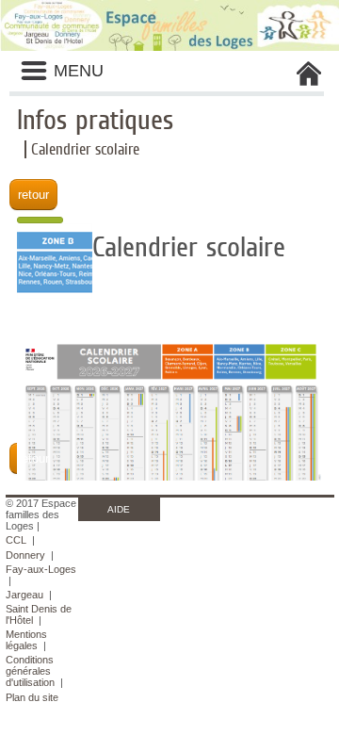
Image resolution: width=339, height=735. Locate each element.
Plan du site (32, 697)
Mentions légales (26, 640)
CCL (16, 540)
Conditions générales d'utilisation (30, 671)
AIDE (118, 509)
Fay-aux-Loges (41, 569)
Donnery (25, 555)
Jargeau (24, 594)
